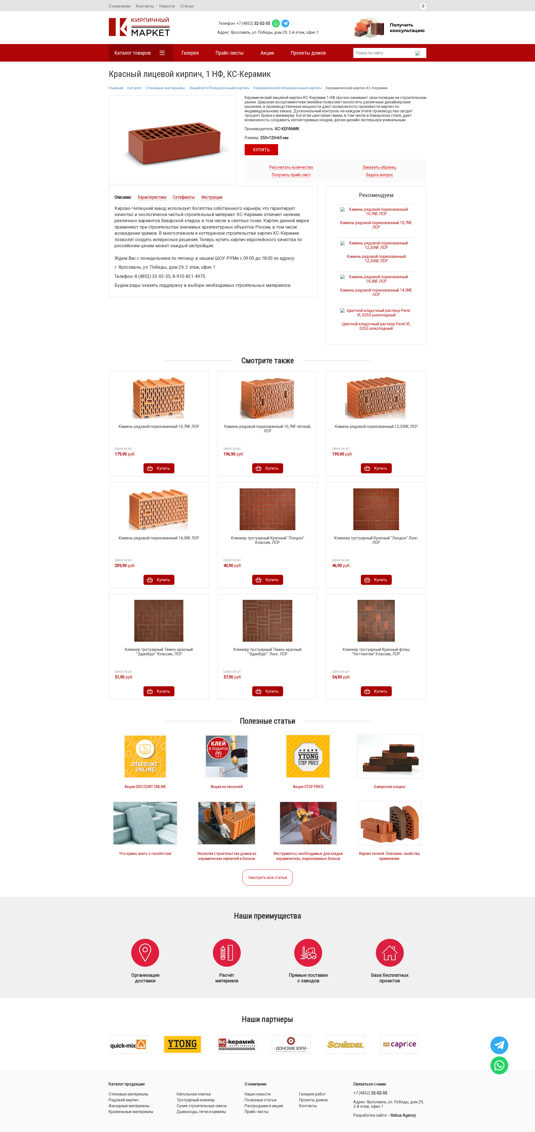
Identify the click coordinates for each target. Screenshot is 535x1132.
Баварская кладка (389, 786)
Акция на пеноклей (227, 786)
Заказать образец (379, 167)
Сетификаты (184, 197)
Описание (123, 197)
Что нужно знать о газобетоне (145, 853)
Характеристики (152, 197)
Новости (167, 6)
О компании (119, 6)
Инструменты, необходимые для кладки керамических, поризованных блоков (308, 856)
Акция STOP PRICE (308, 786)
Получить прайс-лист (291, 175)
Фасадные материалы (129, 1106)
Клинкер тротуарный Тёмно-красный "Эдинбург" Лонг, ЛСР (267, 651)
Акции (267, 53)
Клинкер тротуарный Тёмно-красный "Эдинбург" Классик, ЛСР (159, 651)
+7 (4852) (370, 1093)
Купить (163, 468)
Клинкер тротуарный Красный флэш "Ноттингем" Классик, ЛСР (376, 651)
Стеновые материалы (128, 1094)
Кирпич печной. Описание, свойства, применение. (389, 856)
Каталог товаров (132, 53)
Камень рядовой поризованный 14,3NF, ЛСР (376, 292)
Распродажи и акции (264, 1106)
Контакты (145, 6)
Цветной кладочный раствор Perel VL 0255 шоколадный (376, 326)
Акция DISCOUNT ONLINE (145, 786)
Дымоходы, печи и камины (201, 1111)
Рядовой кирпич (124, 1100)
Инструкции (211, 197)
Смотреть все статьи (267, 877)
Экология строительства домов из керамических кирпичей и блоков (226, 856)
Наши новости (258, 1094)
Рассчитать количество (291, 167)
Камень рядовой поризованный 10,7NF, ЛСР (376, 224)
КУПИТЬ (261, 149)
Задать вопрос (379, 175)
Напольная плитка (194, 1094)
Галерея (190, 53)
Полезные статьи (260, 1100)
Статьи (186, 6)
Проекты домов (308, 53)
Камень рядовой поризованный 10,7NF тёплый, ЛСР (267, 428)
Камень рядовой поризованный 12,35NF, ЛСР (376, 258)
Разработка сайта (369, 1115)
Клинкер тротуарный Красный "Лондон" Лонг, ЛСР (376, 540)
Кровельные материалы (131, 1111)
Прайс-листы (229, 53)
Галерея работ (312, 1094)
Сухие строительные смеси (202, 1106)
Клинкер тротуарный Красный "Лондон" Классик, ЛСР (267, 540)
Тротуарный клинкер (196, 1100)
